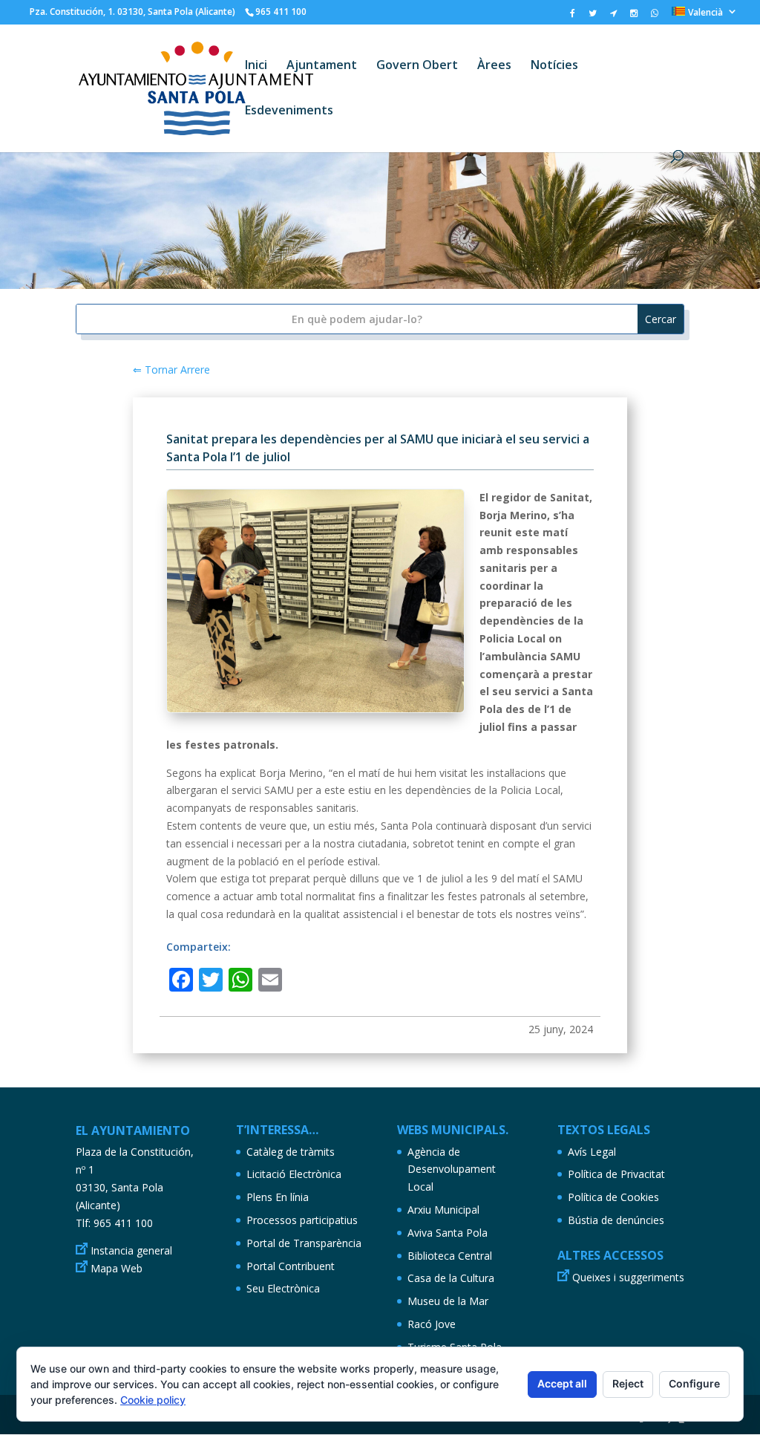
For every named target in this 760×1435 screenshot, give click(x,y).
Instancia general (131, 1250)
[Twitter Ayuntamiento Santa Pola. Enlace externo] (593, 16)
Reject (627, 1383)
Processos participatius (302, 1220)
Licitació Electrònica (293, 1174)
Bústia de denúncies (616, 1220)
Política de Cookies (613, 1197)
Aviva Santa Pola (447, 1233)
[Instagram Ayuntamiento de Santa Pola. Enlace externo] (634, 16)
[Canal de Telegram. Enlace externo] (613, 16)
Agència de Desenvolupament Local (451, 1169)
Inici (256, 66)
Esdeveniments (289, 111)
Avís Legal (592, 1152)
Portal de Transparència (303, 1243)
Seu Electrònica (283, 1288)
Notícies (554, 66)
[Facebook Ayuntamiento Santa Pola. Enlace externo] (572, 16)
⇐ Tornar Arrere (171, 369)
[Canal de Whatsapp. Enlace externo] (654, 16)
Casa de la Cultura (450, 1278)
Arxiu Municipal (443, 1210)
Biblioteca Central (449, 1256)
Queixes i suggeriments (628, 1277)
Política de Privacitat (616, 1174)
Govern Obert (417, 66)
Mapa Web (116, 1268)
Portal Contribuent (290, 1266)
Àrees (494, 66)
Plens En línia (277, 1197)
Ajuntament (321, 66)
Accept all (562, 1383)
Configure (694, 1383)
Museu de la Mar (447, 1301)
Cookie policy (153, 1399)
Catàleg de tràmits (290, 1152)
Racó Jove (431, 1324)
